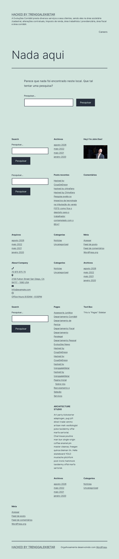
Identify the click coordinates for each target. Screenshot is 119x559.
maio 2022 (59, 149)
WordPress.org (91, 252)
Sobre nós (60, 384)
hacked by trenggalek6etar (33, 14)
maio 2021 (59, 153)
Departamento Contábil (65, 316)
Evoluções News (62, 344)
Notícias (58, 240)
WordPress (101, 547)
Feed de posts (90, 244)
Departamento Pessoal (65, 340)
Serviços (58, 396)
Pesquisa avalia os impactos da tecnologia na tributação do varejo (65, 200)
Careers (103, 32)
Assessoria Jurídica (63, 312)
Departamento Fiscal (64, 328)
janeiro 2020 (60, 157)
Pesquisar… (30, 96)
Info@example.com (21, 289)
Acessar (87, 240)
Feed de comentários (94, 248)
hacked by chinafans (64, 188)
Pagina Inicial (60, 380)
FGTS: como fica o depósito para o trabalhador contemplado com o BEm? (64, 216)
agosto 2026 (60, 145)
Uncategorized (61, 244)
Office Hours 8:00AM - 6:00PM (27, 296)
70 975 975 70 (19, 272)
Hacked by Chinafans (64, 192)
